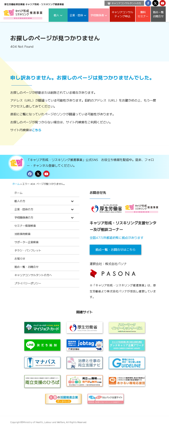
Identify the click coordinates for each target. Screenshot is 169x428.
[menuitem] (123, 3)
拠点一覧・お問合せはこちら (115, 249)
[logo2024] (22, 14)
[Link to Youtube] (163, 3)
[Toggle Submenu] (72, 201)
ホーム (16, 183)
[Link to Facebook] (148, 3)
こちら (36, 130)
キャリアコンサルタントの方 (126, 3)
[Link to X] (155, 3)
